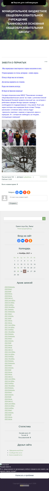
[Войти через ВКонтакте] (21, 192)
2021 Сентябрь (10, 325)
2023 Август (9, 377)
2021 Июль (8, 323)
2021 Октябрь (9, 327)
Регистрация (22, 229)
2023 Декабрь (10, 386)
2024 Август (9, 401)
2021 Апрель (9, 316)
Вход (30, 229)
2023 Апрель (9, 368)
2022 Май (8, 343)
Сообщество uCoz (15, 453)
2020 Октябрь (9, 302)
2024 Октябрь (9, 406)
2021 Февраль (10, 311)
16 (18, 268)
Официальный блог (16, 450)
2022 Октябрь (9, 354)
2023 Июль (8, 374)
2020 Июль (8, 296)
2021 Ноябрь (9, 329)
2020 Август (9, 298)
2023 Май (8, 370)
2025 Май (8, 415)
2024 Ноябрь (9, 408)
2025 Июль (8, 419)
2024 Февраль (10, 390)
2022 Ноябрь (9, 356)
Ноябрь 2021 (24, 253)
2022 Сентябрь (10, 352)
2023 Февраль (10, 363)
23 (18, 271)
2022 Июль (8, 347)
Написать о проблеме (24, 475)
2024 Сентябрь (10, 403)
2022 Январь (9, 334)
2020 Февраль (10, 287)
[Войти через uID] (17, 192)
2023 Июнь (8, 372)
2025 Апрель (9, 412)
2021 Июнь (8, 320)
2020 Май (8, 291)
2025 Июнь (8, 417)
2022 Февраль (10, 336)
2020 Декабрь (10, 307)
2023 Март (8, 365)
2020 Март (8, 289)
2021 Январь (9, 309)
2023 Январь (9, 361)
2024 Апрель (9, 394)
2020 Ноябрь (9, 305)
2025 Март (8, 410)
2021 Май (8, 318)
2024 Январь (9, 388)
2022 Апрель (9, 341)
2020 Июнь (8, 294)
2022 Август (9, 350)
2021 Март (8, 314)
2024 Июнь (8, 399)
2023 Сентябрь (10, 379)
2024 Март (8, 392)
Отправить (13, 203)
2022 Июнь (8, 345)
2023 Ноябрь (9, 383)
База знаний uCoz (15, 455)
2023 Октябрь (9, 381)
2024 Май (8, 397)
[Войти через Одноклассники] (28, 192)
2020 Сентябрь (10, 300)
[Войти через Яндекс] (24, 192)
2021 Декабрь (10, 332)
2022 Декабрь (10, 359)
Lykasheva (27, 177)
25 (24, 271)
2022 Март (8, 338)
